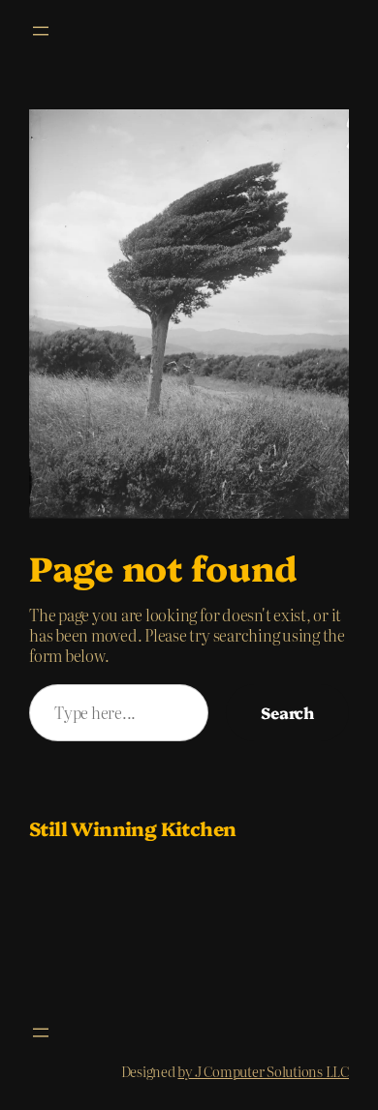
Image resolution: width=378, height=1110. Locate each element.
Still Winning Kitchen (132, 828)
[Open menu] (40, 31)
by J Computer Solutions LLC (263, 1071)
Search (287, 712)
